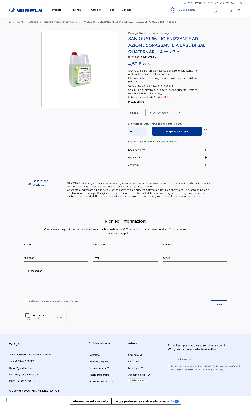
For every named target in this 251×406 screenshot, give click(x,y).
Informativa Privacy (69, 301)
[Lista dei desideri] (224, 11)
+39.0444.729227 (23, 361)
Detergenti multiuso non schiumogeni (150, 33)
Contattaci (95, 355)
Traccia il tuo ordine (99, 374)
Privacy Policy (139, 380)
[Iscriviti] (236, 359)
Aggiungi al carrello (177, 131)
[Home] (10, 22)
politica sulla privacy (213, 369)
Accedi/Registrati (138, 374)
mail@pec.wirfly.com (27, 374)
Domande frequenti (99, 361)
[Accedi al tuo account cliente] (231, 10)
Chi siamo (133, 355)
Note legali (134, 368)
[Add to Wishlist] (205, 131)
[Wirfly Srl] (25, 11)
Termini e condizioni (99, 381)
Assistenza (134, 165)
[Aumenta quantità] (143, 131)
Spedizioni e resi (137, 150)
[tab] (168, 150)
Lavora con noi (136, 361)
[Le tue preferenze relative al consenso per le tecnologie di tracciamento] (6, 399)
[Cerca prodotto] (174, 10)
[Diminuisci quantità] (131, 131)
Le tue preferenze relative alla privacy (141, 401)
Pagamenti (134, 157)
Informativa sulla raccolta (90, 401)
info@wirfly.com (22, 368)
